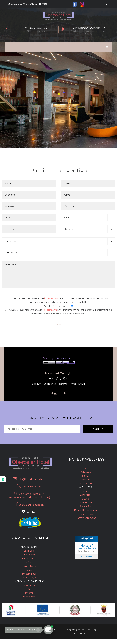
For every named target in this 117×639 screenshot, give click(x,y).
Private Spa (85, 506)
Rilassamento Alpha (85, 518)
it (104, 3)
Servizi (85, 475)
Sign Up (98, 429)
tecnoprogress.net (81, 633)
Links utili (85, 479)
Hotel (86, 468)
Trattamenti (85, 502)
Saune (85, 498)
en (107, 3)
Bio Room (29, 554)
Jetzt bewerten (86, 556)
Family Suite (29, 566)
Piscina (85, 491)
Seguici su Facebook (31, 504)
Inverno (29, 593)
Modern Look (29, 573)
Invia (58, 324)
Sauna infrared (85, 514)
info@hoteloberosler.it (35, 31)
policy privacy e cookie (75, 630)
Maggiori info (59, 393)
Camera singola (29, 577)
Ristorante (85, 472)
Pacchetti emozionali (85, 510)
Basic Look (29, 550)
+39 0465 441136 (31, 486)
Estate (29, 589)
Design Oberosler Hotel (87, 551)
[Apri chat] (9, 629)
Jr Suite (29, 562)
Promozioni (29, 596)
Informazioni (85, 483)
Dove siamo (29, 585)
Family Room (29, 558)
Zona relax (85, 495)
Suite (29, 570)
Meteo (45, 4)
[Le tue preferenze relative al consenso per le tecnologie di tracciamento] (3, 479)
